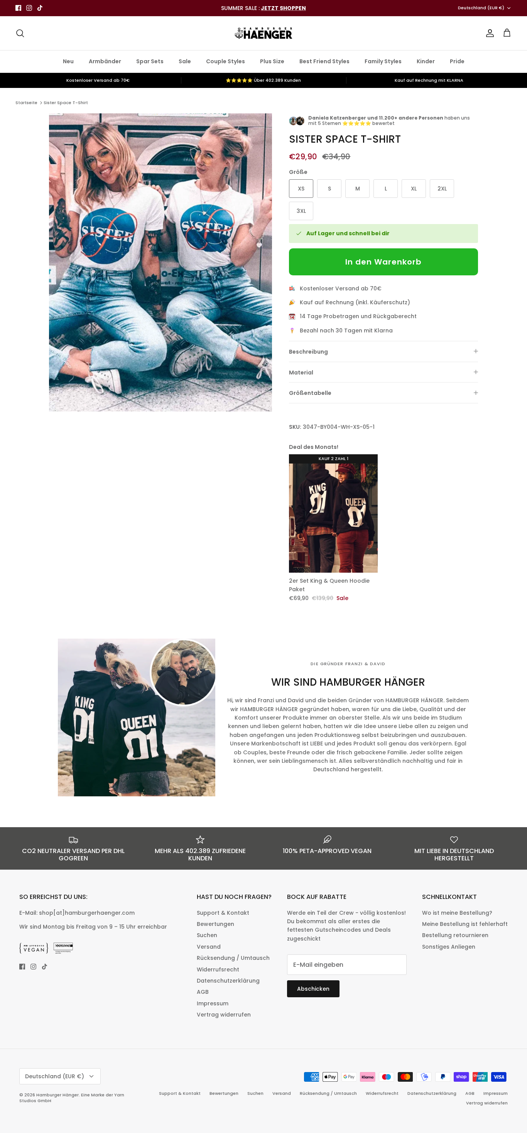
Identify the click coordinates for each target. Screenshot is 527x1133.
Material (301, 372)
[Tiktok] (40, 8)
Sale (185, 61)
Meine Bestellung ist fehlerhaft (465, 924)
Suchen (207, 935)
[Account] (488, 33)
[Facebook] (18, 8)
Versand (209, 947)
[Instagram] (29, 8)
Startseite (26, 102)
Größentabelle (310, 393)
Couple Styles (225, 61)
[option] (160, 262)
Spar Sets (150, 61)
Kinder (426, 61)
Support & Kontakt (223, 913)
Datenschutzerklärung (228, 981)
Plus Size (272, 61)
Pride (457, 61)
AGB (203, 992)
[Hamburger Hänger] (263, 33)
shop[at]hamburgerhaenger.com (87, 913)
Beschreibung (308, 352)
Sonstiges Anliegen (448, 947)
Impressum (212, 1003)
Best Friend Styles (324, 61)
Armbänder (105, 61)
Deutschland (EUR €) (481, 8)
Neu (68, 61)
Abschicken (313, 989)
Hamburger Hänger (57, 1095)
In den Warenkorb (383, 261)
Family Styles (383, 61)
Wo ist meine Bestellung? (457, 913)
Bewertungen (215, 924)
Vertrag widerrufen (224, 1014)
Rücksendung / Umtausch (233, 958)
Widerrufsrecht (218, 969)
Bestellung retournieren (455, 935)
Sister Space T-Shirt (66, 102)
